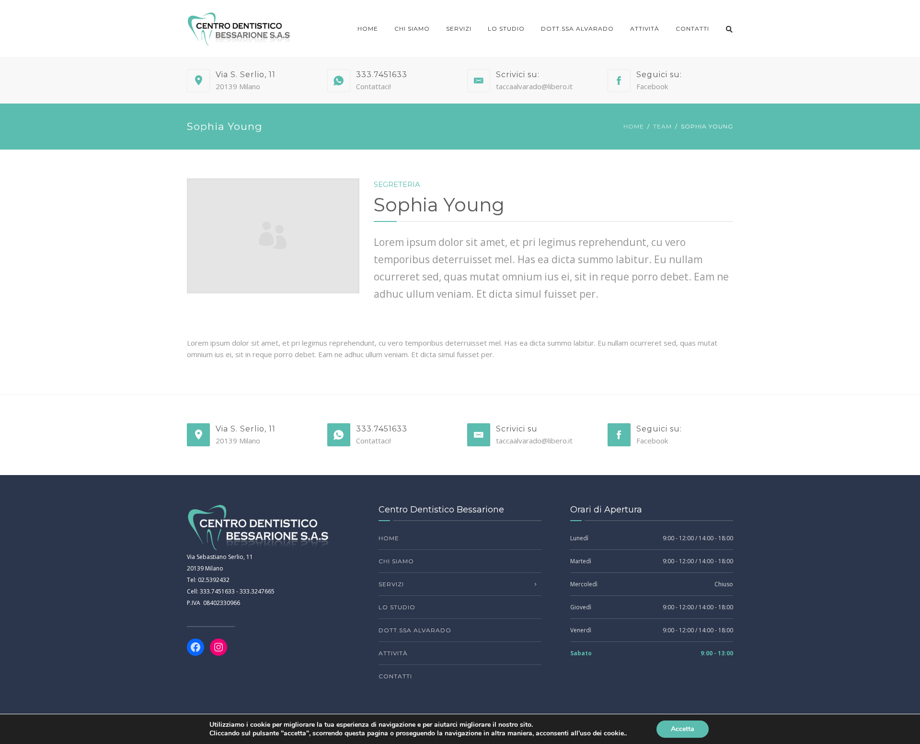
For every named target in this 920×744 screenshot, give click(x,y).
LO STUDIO (506, 28)
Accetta (682, 728)
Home (367, 28)
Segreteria (397, 184)
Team (662, 126)
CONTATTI (692, 28)
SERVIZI (459, 28)
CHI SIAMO (412, 28)
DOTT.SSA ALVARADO (577, 28)
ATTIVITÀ (644, 28)
